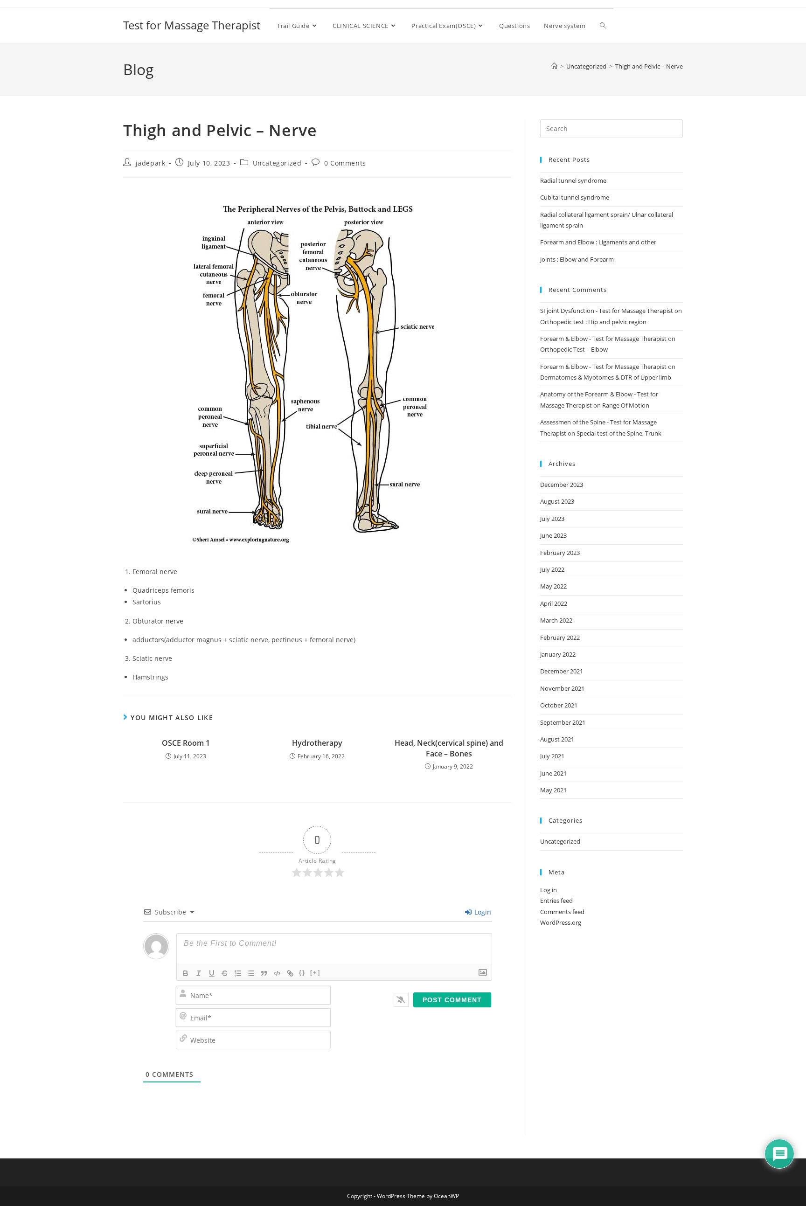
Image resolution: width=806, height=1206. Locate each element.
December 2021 (561, 671)
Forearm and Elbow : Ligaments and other (598, 242)
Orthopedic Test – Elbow (574, 349)
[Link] (290, 973)
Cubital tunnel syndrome (574, 197)
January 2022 (558, 654)
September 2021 (562, 722)
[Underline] (211, 973)
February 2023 (560, 552)
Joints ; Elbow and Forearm (577, 259)
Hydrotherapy (317, 743)
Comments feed (562, 912)
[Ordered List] (237, 973)
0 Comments (345, 163)
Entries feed (556, 900)
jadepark (151, 163)
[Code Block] (277, 973)
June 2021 (553, 773)
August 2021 (557, 739)
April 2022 (553, 603)
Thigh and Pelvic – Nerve (649, 66)
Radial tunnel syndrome (573, 180)
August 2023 (557, 501)
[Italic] (198, 973)
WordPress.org (560, 922)
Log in (548, 890)
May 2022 (553, 586)
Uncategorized (277, 163)
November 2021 (562, 688)
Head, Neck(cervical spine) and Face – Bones (449, 748)
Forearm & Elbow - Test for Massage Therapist (603, 338)
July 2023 (552, 518)
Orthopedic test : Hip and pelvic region (593, 322)
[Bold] (185, 973)
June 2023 (553, 535)
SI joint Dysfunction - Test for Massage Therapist (606, 310)
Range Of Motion (625, 405)
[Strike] (224, 973)
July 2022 (552, 569)
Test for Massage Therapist (191, 25)
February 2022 (560, 637)
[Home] (554, 66)
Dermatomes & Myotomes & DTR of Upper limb (605, 377)
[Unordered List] (250, 973)
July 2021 (552, 756)
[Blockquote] (264, 973)
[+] (315, 972)
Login (481, 912)
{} (302, 972)
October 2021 (558, 705)
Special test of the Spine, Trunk (619, 433)
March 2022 (556, 620)
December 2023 (561, 484)
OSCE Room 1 (186, 743)
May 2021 (553, 790)
